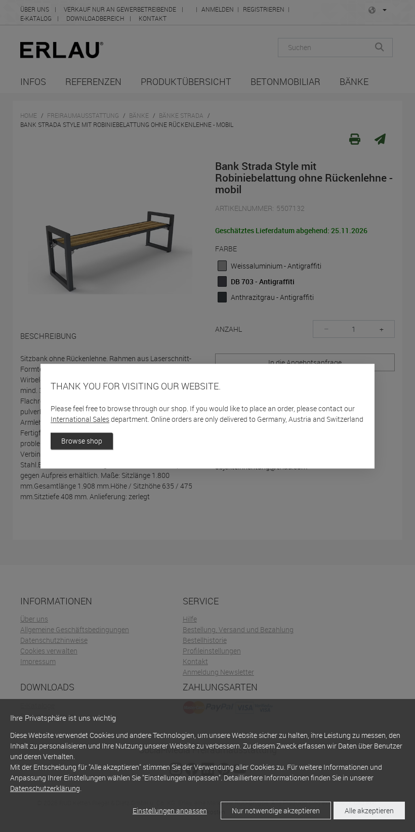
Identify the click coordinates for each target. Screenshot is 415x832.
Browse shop (81, 441)
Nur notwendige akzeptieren (276, 810)
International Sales (80, 419)
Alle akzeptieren (369, 810)
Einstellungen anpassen (170, 810)
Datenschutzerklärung (45, 788)
